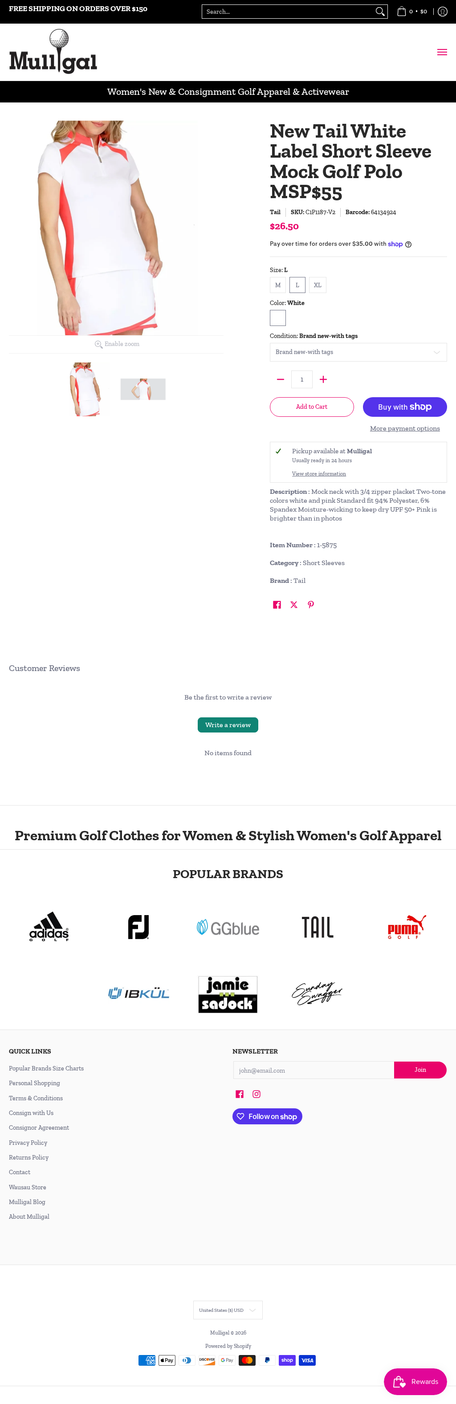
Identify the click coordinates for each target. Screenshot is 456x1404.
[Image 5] (317, 993)
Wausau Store (27, 1187)
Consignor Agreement (39, 1127)
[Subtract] (280, 379)
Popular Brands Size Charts (46, 1068)
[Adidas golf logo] (49, 927)
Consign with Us (31, 1113)
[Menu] (441, 52)
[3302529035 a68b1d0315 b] (138, 927)
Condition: (314, 336)
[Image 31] (138, 993)
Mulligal (220, 1333)
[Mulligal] (53, 52)
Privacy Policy (28, 1143)
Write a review (228, 724)
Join (420, 1070)
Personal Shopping (34, 1083)
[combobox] (287, 11)
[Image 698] (228, 994)
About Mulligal (29, 1217)
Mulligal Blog (27, 1202)
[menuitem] (412, 12)
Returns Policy (29, 1157)
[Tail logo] (317, 927)
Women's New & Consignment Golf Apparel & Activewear (228, 91)
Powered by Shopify (228, 1346)
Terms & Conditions (36, 1098)
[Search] (380, 11)
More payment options (405, 428)
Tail (275, 212)
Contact (19, 1172)
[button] (277, 605)
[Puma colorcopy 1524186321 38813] (406, 927)
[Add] (323, 379)
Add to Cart (311, 407)
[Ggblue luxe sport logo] (228, 927)
